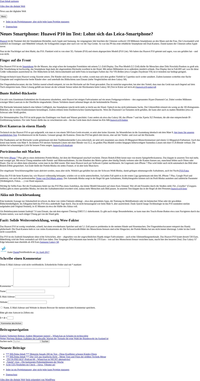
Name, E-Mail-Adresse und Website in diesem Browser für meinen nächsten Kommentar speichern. (49, 307)
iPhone (12, 158)
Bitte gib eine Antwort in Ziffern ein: (17, 312)
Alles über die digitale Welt (12, 6)
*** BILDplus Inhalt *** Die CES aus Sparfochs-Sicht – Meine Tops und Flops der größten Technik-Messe (56, 356)
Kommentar (6, 286)
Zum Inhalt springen (9, 1)
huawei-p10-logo (179, 188)
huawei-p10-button (119, 120)
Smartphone (28, 66)
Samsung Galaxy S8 (49, 242)
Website (3, 302)
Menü (3, 16)
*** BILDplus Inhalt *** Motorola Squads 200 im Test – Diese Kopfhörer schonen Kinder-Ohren (51, 354)
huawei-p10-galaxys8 (146, 87)
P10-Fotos (184, 170)
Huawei (3, 41)
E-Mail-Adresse (7, 296)
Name (3, 291)
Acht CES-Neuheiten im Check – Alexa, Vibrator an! (30, 364)
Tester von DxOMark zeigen (49, 178)
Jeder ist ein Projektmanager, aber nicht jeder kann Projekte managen (37, 21)
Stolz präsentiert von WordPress (40, 379)
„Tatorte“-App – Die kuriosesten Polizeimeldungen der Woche (35, 362)
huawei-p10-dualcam (63, 145)
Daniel (16, 252)
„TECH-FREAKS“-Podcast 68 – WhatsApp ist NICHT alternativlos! (38, 359)
